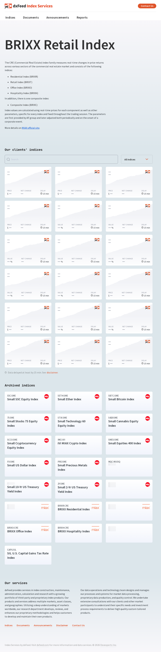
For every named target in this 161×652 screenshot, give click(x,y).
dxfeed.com (43, 644)
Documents (31, 17)
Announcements (57, 17)
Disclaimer (62, 625)
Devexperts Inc (108, 644)
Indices (10, 17)
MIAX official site (30, 127)
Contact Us (147, 5)
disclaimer (52, 372)
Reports (82, 17)
